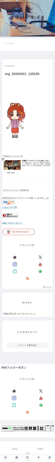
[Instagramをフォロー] (14, 264)
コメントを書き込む (27, 345)
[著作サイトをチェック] (14, 257)
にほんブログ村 (9, 207)
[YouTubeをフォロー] (40, 264)
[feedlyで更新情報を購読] (40, 271)
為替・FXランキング (12, 223)
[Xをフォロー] (40, 257)
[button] (51, 43)
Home (15, 449)
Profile (40, 449)
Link (27, 453)
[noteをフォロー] (14, 271)
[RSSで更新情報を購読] (27, 278)
